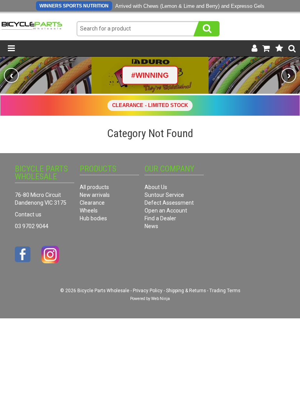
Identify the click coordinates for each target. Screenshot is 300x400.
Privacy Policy (147, 290)
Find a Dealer (160, 218)
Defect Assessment (169, 203)
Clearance (92, 203)
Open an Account (166, 210)
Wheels (89, 210)
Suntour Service (164, 195)
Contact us (28, 214)
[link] (150, 75)
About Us (156, 187)
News (151, 226)
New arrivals (95, 195)
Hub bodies (93, 218)
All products (94, 187)
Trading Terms (224, 290)
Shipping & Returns (186, 290)
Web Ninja (160, 298)
